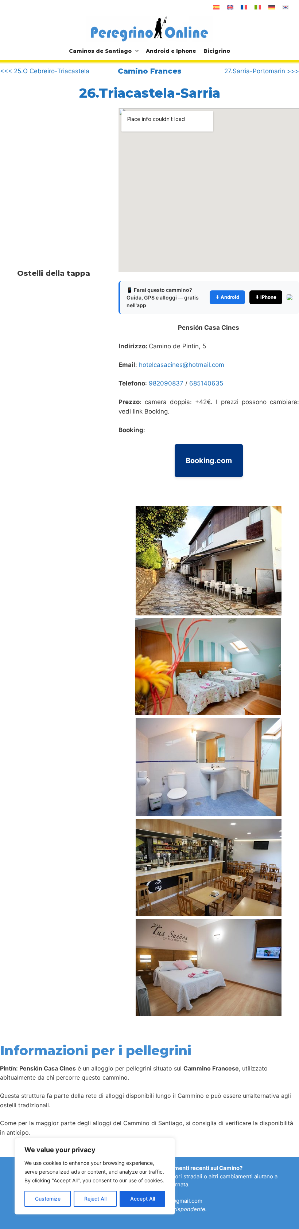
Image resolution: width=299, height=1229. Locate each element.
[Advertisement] (61, 169)
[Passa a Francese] (244, 7)
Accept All (142, 1198)
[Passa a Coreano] (285, 7)
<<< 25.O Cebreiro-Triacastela (44, 71)
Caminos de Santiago (100, 51)
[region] (95, 1176)
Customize (48, 1198)
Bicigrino (216, 51)
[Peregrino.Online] (149, 28)
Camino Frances (150, 71)
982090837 (166, 383)
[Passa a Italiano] (258, 7)
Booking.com (209, 460)
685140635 (206, 383)
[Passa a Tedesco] (272, 7)
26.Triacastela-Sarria (149, 93)
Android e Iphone (171, 51)
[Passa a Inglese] (230, 7)
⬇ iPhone (265, 297)
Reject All (95, 1198)
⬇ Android (227, 297)
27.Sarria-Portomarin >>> (261, 71)
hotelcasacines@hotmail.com (181, 364)
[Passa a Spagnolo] (216, 7)
